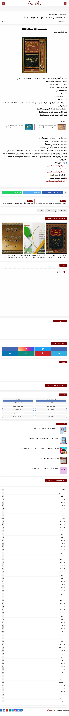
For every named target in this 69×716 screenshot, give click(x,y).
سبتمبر (61, 528)
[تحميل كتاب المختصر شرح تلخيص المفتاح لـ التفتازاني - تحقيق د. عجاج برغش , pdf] (56, 238)
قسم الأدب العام (51, 406)
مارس (61, 509)
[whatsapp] (26, 353)
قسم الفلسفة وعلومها (18, 413)
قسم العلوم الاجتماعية (51, 413)
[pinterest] (43, 353)
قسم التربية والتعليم (18, 409)
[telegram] (59, 353)
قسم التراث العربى (51, 409)
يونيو (62, 499)
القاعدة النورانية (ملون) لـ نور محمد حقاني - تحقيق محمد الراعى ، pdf (42, 438)
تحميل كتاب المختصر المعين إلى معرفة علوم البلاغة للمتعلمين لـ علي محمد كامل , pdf (13, 256)
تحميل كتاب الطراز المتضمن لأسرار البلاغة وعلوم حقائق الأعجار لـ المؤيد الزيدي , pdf (14, 126)
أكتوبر (61, 565)
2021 (63, 673)
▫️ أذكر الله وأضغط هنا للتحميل (57, 165)
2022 (63, 632)
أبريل (62, 505)
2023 (63, 597)
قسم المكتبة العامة (18, 416)
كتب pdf (40, 211)
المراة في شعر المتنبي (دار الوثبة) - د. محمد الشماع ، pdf (45, 468)
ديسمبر (61, 521)
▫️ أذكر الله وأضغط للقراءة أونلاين (56, 181)
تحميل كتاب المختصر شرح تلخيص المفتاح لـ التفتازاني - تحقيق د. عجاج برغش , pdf (57, 256)
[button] (52, 192)
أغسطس (61, 493)
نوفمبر (61, 524)
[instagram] (26, 349)
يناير (62, 515)
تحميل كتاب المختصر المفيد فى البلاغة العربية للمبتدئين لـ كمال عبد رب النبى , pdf (34, 256)
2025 (63, 518)
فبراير (62, 512)
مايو (62, 502)
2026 (63, 490)
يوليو (62, 496)
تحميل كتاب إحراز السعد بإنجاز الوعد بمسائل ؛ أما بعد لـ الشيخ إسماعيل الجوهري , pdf (47, 126)
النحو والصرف (51, 403)
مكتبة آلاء (49, 710)
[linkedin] (10, 353)
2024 (63, 556)
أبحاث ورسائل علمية (51, 399)
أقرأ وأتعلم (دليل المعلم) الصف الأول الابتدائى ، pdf (46, 428)
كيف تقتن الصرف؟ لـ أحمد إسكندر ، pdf (50, 458)
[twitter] (43, 349)
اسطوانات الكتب (18, 399)
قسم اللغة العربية (53, 14)
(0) (2, 21)
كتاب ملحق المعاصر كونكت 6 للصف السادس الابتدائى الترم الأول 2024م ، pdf (40, 448)
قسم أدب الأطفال (17, 403)
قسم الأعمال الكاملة (18, 406)
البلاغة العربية (63, 14)
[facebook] (59, 349)
